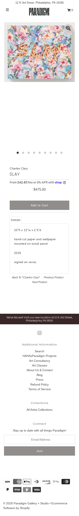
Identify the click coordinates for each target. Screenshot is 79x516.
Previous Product (53, 277)
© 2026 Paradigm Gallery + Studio (26, 503)
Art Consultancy (39, 360)
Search (39, 351)
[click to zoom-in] (68, 28)
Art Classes (39, 365)
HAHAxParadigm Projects (39, 356)
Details (15, 220)
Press (39, 379)
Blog (40, 375)
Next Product (39, 282)
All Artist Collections (39, 409)
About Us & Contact (40, 370)
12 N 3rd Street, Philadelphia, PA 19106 (39, 2)
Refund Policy (39, 384)
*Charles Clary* (31, 277)
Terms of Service (39, 389)
